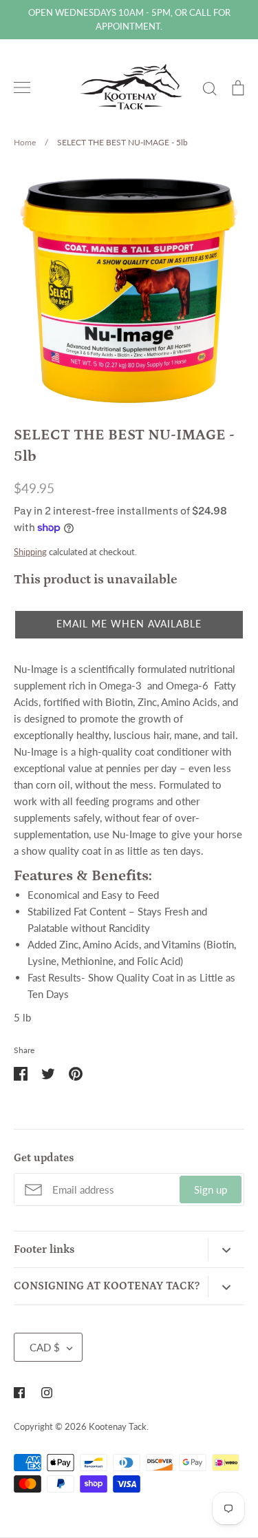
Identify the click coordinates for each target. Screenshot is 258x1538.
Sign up (210, 1189)
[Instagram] (47, 1392)
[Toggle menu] (22, 87)
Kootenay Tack (118, 1426)
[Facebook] (19, 1392)
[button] (129, 625)
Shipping (30, 551)
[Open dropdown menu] (226, 1249)
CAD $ (45, 1347)
